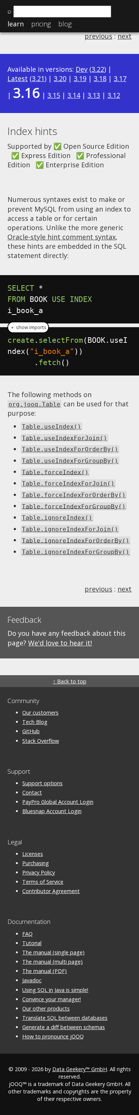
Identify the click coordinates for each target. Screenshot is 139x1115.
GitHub (31, 731)
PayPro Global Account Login (57, 801)
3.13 (93, 95)
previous (98, 36)
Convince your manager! (51, 999)
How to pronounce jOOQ (53, 1036)
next (125, 36)
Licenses (32, 853)
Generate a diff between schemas (63, 1027)
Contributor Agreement (51, 891)
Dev (81, 69)
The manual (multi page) (52, 961)
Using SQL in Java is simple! (55, 989)
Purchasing (35, 863)
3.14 (73, 95)
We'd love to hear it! (60, 642)
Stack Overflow (40, 740)
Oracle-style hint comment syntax (61, 236)
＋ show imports (28, 327)
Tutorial (32, 943)
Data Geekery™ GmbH (79, 1069)
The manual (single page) (53, 952)
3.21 (38, 78)
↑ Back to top (69, 681)
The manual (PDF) (44, 970)
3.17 (120, 78)
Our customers (40, 712)
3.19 (80, 78)
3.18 (100, 78)
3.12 (113, 95)
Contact (32, 792)
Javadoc (32, 980)
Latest (17, 78)
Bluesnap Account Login (52, 811)
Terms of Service (42, 881)
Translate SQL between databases (64, 1017)
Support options (42, 783)
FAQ (27, 933)
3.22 (98, 69)
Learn (15, 23)
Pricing (41, 23)
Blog (65, 23)
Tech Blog (34, 721)
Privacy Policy (38, 872)
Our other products (46, 1008)
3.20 (60, 78)
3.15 (53, 95)
